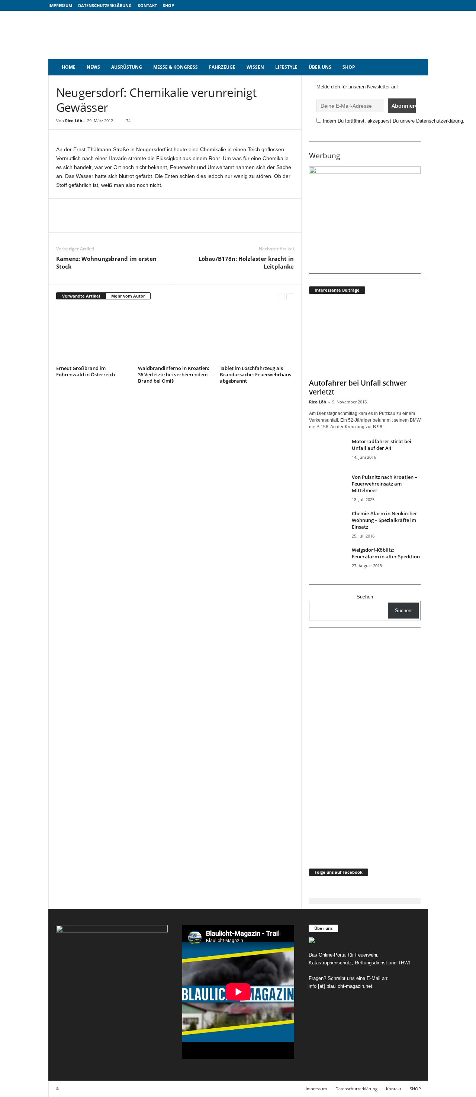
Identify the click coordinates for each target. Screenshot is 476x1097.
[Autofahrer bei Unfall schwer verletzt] (365, 338)
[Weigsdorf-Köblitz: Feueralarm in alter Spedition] (327, 560)
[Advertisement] (292, 35)
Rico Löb (73, 120)
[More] (212, 221)
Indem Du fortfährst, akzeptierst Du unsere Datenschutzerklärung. (393, 121)
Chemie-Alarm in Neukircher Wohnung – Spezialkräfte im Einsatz (384, 520)
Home (68, 67)
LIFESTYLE (286, 67)
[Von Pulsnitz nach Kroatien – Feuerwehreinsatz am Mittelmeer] (327, 488)
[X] (126, 221)
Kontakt (147, 5)
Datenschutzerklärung (105, 5)
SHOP (168, 5)
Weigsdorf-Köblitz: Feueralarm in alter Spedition (386, 553)
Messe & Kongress (175, 67)
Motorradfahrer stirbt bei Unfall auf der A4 (381, 444)
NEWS (93, 67)
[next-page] (290, 296)
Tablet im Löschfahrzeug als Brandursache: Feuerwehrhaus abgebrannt (255, 374)
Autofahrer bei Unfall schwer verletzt (358, 387)
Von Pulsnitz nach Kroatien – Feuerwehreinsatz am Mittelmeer (384, 484)
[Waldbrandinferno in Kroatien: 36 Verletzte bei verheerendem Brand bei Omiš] (175, 335)
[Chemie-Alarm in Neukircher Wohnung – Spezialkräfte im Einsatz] (327, 524)
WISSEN (255, 67)
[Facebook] (109, 221)
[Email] (160, 221)
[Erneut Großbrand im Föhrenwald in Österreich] (93, 335)
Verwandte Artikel (81, 296)
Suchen (365, 597)
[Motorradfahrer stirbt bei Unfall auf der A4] (327, 452)
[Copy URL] (194, 221)
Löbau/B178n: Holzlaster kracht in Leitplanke (246, 262)
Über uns (320, 67)
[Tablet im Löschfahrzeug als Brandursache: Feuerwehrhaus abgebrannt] (257, 335)
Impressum (60, 5)
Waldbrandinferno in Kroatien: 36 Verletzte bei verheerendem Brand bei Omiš (173, 374)
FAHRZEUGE (222, 67)
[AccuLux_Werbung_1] (365, 217)
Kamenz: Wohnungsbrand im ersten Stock (106, 262)
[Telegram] (177, 221)
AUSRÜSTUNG (126, 67)
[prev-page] (281, 296)
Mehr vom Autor (128, 296)
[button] (417, 67)
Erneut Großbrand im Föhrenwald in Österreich (85, 371)
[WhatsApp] (143, 221)
